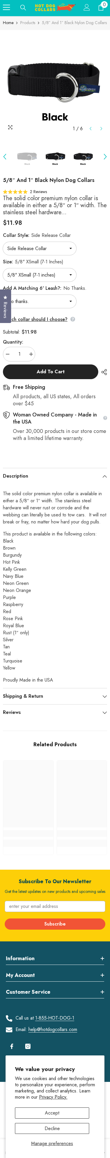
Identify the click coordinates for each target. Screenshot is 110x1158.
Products (27, 23)
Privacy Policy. (53, 1097)
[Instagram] (28, 1046)
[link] (28, 833)
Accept (52, 1113)
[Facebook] (12, 1046)
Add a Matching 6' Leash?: (45, 288)
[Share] (102, 372)
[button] (90, 128)
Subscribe (55, 924)
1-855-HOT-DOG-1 (54, 1018)
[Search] (23, 7)
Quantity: (13, 342)
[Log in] (87, 7)
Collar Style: (37, 235)
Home (8, 23)
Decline (52, 1128)
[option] (55, 82)
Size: (33, 261)
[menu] (6, 7)
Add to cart (51, 371)
